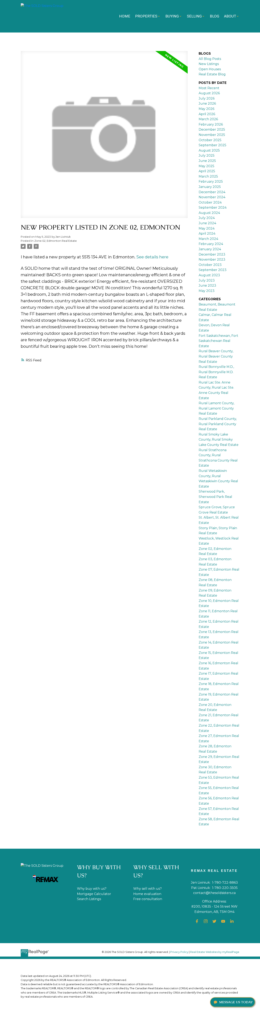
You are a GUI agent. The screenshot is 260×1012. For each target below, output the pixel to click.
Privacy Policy (179, 951)
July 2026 (206, 98)
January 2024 (210, 249)
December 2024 (212, 192)
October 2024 (210, 202)
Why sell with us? (147, 889)
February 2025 (211, 181)
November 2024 (212, 197)
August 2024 (209, 213)
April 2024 (207, 233)
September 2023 (212, 270)
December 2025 (212, 129)
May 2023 (206, 291)
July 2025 (206, 155)
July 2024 (207, 218)
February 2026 (211, 124)
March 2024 (208, 239)
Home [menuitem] (124, 16)
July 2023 (207, 280)
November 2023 (212, 259)
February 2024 (211, 244)
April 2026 (207, 114)
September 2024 (212, 207)
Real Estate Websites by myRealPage (214, 951)
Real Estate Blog (212, 74)
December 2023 (212, 254)
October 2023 (210, 265)
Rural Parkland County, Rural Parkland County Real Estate (218, 424)
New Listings (209, 64)
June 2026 (207, 103)
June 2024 (207, 223)
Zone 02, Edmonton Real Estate (55, 240)
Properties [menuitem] (146, 16)
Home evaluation (147, 894)
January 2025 (210, 187)
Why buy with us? (91, 889)
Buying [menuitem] (172, 16)
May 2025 (206, 166)
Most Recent (209, 88)
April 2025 (207, 171)
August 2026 (209, 93)
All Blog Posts (210, 59)
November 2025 (212, 135)
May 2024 (206, 228)
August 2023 (209, 275)
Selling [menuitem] (194, 16)
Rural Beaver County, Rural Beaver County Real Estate (216, 356)
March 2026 (208, 119)
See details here (152, 257)
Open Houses (210, 69)
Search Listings (89, 899)
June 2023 (207, 285)
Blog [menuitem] (214, 16)
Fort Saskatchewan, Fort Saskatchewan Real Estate (218, 341)
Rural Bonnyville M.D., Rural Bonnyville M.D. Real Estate (216, 372)
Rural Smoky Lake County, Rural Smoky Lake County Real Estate (218, 439)
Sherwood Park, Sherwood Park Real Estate (215, 497)
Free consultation (147, 899)
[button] (197, 921)
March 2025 (208, 176)
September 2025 (212, 145)
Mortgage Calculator (94, 894)
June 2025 (207, 161)
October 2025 (210, 140)
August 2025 (209, 150)
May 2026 (206, 109)
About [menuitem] (230, 16)
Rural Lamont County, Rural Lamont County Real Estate (216, 408)
